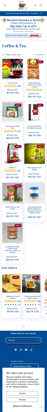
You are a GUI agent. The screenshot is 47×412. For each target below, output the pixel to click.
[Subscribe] (38, 340)
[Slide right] (29, 326)
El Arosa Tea (13, 83)
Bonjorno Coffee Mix (12, 127)
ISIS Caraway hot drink (13, 208)
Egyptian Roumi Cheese (12, 297)
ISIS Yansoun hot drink (34, 168)
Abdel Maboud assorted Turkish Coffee (34, 85)
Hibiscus (12, 167)
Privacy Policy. (20, 387)
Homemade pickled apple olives (33, 297)
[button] (5, 5)
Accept (22, 393)
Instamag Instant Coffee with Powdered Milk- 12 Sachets (12, 249)
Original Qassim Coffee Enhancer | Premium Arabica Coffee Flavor (34, 210)
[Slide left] (18, 326)
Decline (22, 400)
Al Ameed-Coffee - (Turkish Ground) (34, 127)
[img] (11, 86)
